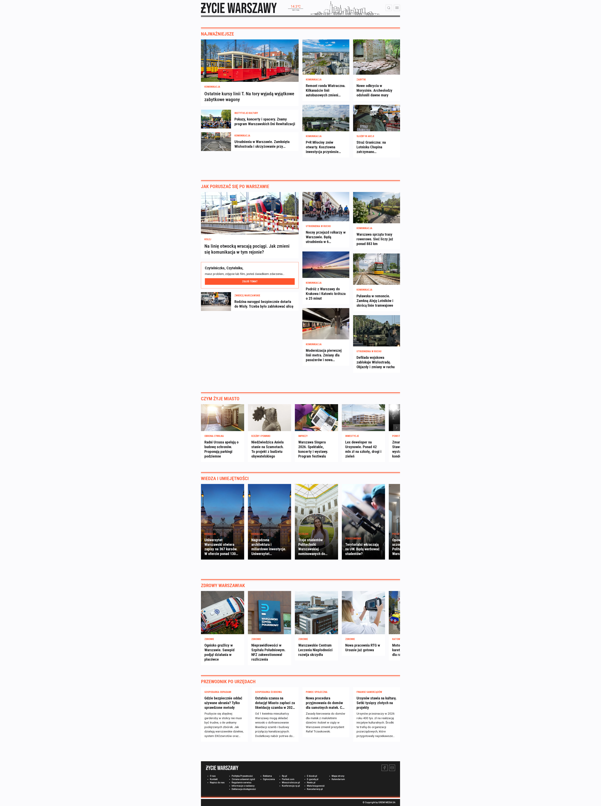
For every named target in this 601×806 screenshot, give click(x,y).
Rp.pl (284, 776)
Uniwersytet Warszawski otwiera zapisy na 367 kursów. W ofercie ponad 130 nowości (220, 549)
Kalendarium (338, 779)
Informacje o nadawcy (243, 786)
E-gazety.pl (312, 779)
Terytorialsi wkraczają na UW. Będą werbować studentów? (362, 549)
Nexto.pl (311, 782)
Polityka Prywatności (242, 776)
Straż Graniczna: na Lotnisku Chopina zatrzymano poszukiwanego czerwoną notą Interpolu (376, 147)
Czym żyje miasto (220, 398)
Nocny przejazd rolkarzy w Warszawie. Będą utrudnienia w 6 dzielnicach (326, 237)
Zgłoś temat (250, 281)
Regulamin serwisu (241, 782)
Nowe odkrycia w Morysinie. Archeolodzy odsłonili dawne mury (374, 90)
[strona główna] (239, 8)
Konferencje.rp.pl (291, 786)
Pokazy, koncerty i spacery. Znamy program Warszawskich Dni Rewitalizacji (264, 121)
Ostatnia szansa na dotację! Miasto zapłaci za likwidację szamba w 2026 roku (275, 703)
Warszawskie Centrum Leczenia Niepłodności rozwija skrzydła (315, 650)
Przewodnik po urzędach (228, 681)
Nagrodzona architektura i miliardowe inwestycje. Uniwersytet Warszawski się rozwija (268, 549)
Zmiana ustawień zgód (243, 779)
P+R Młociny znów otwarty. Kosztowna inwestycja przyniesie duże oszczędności (322, 147)
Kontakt (214, 779)
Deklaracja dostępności (244, 789)
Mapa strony (338, 776)
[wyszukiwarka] (389, 8)
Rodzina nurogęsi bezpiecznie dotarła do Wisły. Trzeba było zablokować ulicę (263, 304)
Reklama (267, 776)
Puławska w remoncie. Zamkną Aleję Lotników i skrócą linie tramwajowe (375, 301)
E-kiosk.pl (312, 776)
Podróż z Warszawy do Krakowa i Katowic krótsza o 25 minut (326, 294)
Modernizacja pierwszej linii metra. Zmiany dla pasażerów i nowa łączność (324, 355)
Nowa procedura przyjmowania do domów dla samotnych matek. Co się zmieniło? (325, 703)
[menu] (397, 8)
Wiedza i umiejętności (225, 478)
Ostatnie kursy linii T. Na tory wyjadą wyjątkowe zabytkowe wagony (249, 96)
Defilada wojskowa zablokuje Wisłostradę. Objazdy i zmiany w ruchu (376, 362)
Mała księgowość (316, 786)
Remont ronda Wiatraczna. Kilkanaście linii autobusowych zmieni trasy (325, 90)
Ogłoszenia (269, 779)
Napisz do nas (217, 782)
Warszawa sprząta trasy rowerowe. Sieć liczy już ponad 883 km (375, 239)
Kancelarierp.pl (315, 789)
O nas (213, 776)
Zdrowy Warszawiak (223, 585)
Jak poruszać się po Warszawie (235, 186)
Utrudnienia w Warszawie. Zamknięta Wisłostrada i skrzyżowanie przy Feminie (262, 144)
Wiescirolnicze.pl (291, 782)
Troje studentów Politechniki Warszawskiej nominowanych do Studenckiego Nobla (313, 549)
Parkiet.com (288, 779)
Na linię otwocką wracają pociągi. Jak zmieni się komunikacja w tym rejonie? (247, 249)
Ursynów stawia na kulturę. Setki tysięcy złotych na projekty (377, 703)
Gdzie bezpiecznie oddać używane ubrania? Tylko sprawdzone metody (223, 703)
